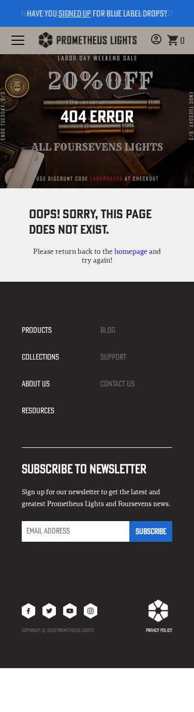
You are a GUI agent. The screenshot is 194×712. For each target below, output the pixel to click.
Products (37, 330)
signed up (74, 13)
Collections (40, 357)
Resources (38, 410)
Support (113, 357)
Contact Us (117, 384)
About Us (36, 384)
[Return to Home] (87, 40)
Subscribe (151, 531)
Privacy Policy (159, 630)
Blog (107, 330)
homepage (130, 251)
